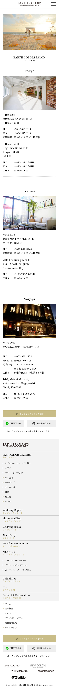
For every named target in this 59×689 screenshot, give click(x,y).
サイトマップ (11, 627)
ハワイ (8, 468)
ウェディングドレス (12, 529)
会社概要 (9, 608)
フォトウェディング (11, 521)
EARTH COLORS (27, 685)
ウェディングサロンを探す (32, 413)
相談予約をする (44, 423)
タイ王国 (9, 477)
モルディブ (10, 482)
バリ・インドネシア (14, 472)
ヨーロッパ (10, 487)
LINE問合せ (15, 423)
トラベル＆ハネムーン (13, 546)
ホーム (8, 603)
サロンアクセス (12, 613)
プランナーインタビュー (16, 565)
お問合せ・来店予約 (12, 597)
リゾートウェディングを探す (18, 463)
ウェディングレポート (13, 512)
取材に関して (11, 622)
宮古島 (8, 496)
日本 (7, 491)
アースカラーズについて (14, 554)
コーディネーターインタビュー (19, 569)
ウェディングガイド (12, 581)
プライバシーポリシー (15, 618)
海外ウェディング (11, 457)
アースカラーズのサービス (17, 560)
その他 (8, 501)
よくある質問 (9, 589)
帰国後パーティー (11, 538)
